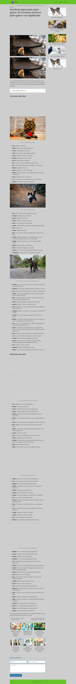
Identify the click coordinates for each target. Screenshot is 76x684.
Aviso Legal (45, 681)
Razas (60, 2)
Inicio (56, 2)
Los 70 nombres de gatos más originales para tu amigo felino (38, 619)
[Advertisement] (28, 25)
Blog (65, 2)
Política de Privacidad (37, 681)
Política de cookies (37, 682)
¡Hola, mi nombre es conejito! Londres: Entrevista (17, 619)
